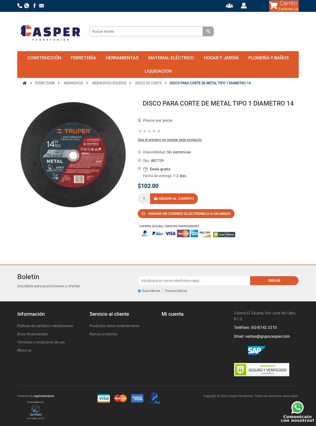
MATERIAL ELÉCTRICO (171, 57)
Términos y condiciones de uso (41, 342)
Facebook (238, 351)
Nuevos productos (104, 334)
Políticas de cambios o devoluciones (45, 326)
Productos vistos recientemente (114, 326)
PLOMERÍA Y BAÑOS (268, 57)
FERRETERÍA (83, 57)
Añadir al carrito (176, 199)
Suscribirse (151, 291)
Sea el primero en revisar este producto (170, 139)
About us (24, 350)
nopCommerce (44, 396)
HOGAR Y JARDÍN (221, 57)
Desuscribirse (176, 291)
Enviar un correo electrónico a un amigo (189, 214)
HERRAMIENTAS (122, 57)
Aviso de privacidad (32, 334)
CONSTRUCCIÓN (44, 57)
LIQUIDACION (158, 71)
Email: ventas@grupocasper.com (262, 336)
